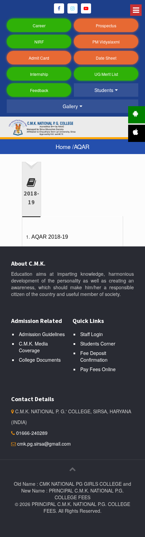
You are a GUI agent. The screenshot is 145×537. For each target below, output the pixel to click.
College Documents (40, 359)
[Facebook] (59, 8)
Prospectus (106, 25)
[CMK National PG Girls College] (47, 126)
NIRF (39, 41)
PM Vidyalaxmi (106, 41)
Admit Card (39, 58)
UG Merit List (106, 74)
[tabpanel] (72, 234)
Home (64, 146)
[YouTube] (86, 8)
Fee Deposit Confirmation (94, 356)
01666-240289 (31, 432)
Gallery (70, 106)
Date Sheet (106, 58)
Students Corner (97, 343)
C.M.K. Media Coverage (33, 347)
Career (39, 25)
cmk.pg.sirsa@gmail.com (44, 443)
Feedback (39, 90)
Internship (39, 74)
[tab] (31, 186)
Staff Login (91, 334)
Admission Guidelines (42, 334)
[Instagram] (72, 8)
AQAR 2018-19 (49, 237)
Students (103, 90)
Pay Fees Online (98, 369)
